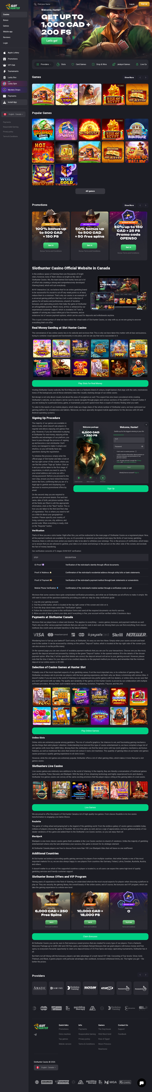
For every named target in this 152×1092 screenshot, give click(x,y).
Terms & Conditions (10, 136)
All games (90, 191)
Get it (50, 245)
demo (43, 101)
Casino (6, 14)
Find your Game (44, 4)
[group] (39, 988)
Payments (7, 122)
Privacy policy (8, 132)
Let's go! (51, 40)
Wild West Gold (104, 1034)
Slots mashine (65, 1034)
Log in (131, 4)
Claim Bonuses (90, 936)
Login (5, 43)
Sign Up (110, 488)
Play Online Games (90, 731)
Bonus (5, 20)
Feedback (122, 1034)
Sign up (144, 4)
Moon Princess (104, 1044)
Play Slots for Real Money (90, 383)
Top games (63, 1039)
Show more (129, 77)
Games (6, 26)
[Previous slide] (140, 77)
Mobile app (7, 31)
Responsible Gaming (10, 127)
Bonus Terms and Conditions (51, 251)
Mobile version (65, 1044)
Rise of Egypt (104, 1039)
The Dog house (104, 1029)
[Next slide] (145, 77)
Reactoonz (102, 1049)
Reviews (6, 37)
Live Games (90, 807)
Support (121, 1029)
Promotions (64, 1029)
